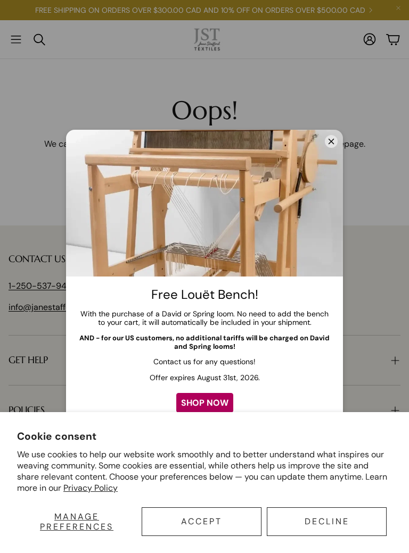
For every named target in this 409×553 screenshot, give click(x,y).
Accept (201, 521)
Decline (327, 521)
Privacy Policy (90, 487)
